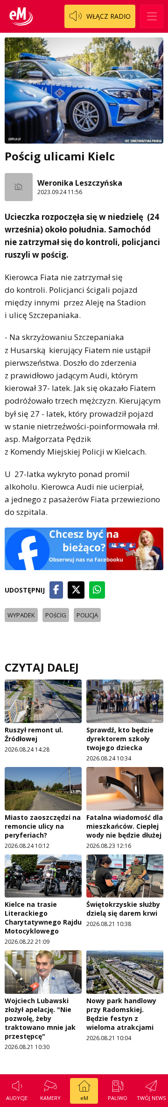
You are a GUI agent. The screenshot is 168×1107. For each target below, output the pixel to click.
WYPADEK (21, 615)
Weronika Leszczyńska (79, 183)
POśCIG (55, 615)
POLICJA (87, 615)
